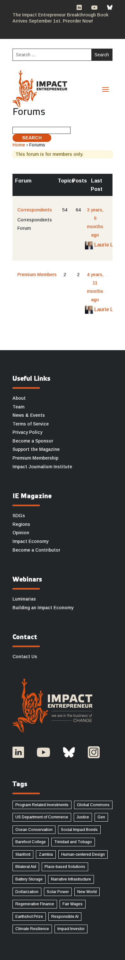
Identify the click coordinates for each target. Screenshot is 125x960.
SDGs (19, 515)
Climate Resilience (32, 929)
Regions (21, 524)
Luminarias (24, 598)
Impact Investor (71, 929)
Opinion (21, 532)
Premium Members (37, 274)
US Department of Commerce (41, 817)
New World (87, 892)
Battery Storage (29, 879)
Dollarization (26, 892)
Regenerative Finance (34, 904)
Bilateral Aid (25, 866)
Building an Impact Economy (43, 607)
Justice (83, 817)
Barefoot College (30, 842)
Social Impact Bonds (79, 829)
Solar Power (58, 892)
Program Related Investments (42, 805)
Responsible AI (65, 916)
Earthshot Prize (29, 916)
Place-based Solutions (65, 866)
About (19, 398)
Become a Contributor (36, 550)
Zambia (46, 854)
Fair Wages (73, 904)
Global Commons (93, 805)
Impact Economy (30, 541)
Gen (101, 817)
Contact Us (25, 656)
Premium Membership (35, 458)
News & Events (29, 415)
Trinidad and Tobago (73, 842)
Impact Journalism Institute (42, 466)
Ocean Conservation (34, 829)
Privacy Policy (27, 432)
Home (19, 144)
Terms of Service (31, 423)
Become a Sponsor (33, 440)
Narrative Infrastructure (71, 879)
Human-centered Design (83, 854)
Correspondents (34, 209)
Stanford (22, 854)
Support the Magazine (36, 449)
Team (18, 406)
